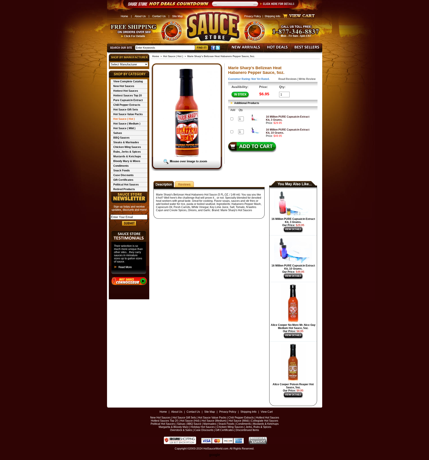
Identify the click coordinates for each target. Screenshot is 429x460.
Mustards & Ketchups (127, 156)
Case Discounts (123, 175)
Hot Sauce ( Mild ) (124, 128)
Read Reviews (287, 79)
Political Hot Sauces (126, 184)
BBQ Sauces (121, 137)
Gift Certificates (123, 179)
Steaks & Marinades (126, 142)
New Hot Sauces (123, 86)
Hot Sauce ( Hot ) (124, 119)
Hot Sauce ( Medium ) (126, 123)
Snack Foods (121, 170)
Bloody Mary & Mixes (126, 161)
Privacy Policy (227, 411)
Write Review (307, 79)
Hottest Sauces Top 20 (127, 95)
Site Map (209, 411)
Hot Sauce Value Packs (128, 114)
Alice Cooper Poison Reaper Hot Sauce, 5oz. (293, 386)
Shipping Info (248, 411)
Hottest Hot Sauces (125, 90)
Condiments (121, 165)
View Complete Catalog (128, 81)
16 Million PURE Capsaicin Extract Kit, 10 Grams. (293, 267)
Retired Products (124, 189)
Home (155, 56)
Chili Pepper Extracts (126, 104)
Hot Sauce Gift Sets (125, 109)
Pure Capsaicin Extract (128, 100)
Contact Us (193, 411)
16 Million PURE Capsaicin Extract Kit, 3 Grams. (293, 220)
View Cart (267, 411)
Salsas (117, 133)
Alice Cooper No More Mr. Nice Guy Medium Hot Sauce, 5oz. (293, 326)
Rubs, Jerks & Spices (127, 151)
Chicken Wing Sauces (127, 147)
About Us (176, 411)
